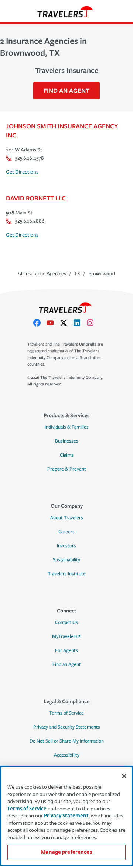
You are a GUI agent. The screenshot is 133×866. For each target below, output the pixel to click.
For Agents (66, 650)
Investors (66, 546)
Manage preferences (66, 852)
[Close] (124, 776)
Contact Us (66, 622)
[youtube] (53, 323)
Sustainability (66, 560)
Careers (66, 532)
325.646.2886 (30, 221)
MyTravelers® (66, 636)
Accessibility (66, 755)
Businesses (66, 441)
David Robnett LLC (36, 198)
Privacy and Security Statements (66, 727)
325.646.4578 (29, 158)
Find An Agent (66, 90)
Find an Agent (66, 664)
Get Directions (22, 172)
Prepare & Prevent (66, 469)
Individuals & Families (67, 427)
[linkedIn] (79, 323)
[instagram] (93, 323)
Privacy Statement (66, 815)
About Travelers (66, 518)
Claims (67, 455)
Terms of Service (66, 713)
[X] (66, 323)
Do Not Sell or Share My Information (67, 741)
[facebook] (40, 323)
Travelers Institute (67, 574)
